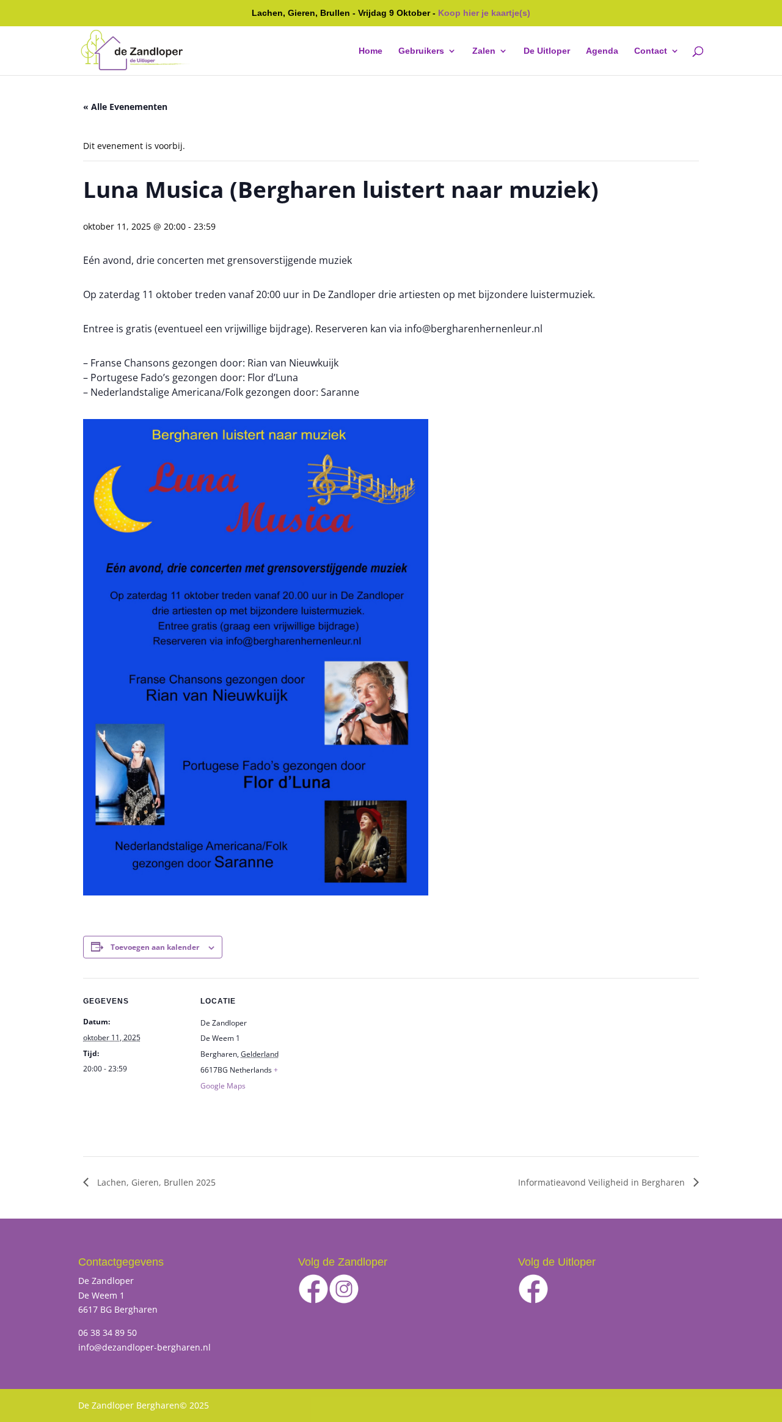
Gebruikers (421, 51)
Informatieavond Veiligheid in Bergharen (602, 1182)
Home (370, 51)
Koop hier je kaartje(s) (484, 13)
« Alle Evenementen (125, 106)
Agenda (602, 51)
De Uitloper (547, 51)
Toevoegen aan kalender (155, 947)
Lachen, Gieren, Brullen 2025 (155, 1182)
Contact (650, 51)
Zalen (483, 51)
